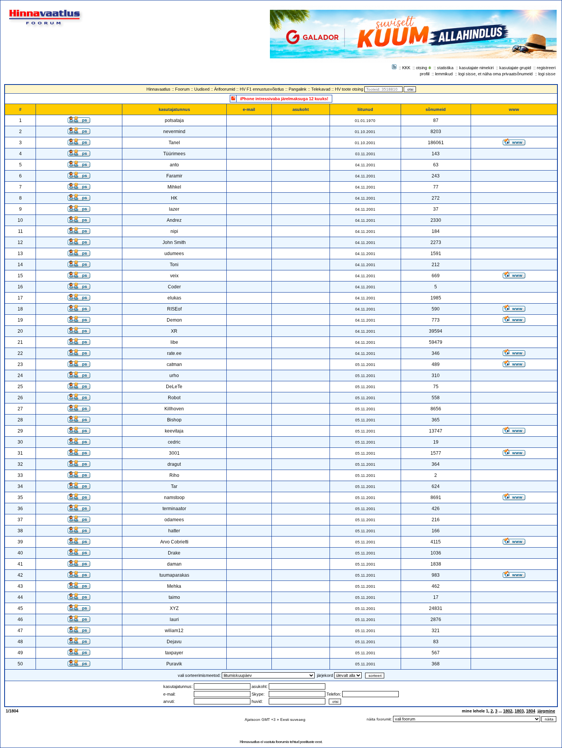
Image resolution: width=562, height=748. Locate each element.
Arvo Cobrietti (174, 542)
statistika (445, 67)
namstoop (174, 497)
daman (174, 564)
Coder (174, 286)
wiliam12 (174, 630)
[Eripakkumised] (233, 98)
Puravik (174, 664)
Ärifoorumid (224, 89)
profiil (424, 74)
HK (174, 198)
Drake (174, 553)
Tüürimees (174, 153)
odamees (174, 519)
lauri (174, 619)
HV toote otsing (349, 89)
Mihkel (174, 187)
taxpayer (174, 652)
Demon (174, 320)
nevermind (174, 131)
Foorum (182, 89)
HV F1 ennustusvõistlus (262, 89)
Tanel (174, 142)
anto (174, 164)
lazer (174, 209)
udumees (174, 253)
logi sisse (547, 74)
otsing (421, 67)
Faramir (174, 176)
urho (174, 375)
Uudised (202, 89)
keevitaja (174, 431)
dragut (174, 464)
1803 (519, 711)
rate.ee (174, 353)
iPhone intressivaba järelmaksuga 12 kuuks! (284, 98)
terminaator (174, 508)
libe (174, 342)
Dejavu (174, 641)
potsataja (174, 120)
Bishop (174, 420)
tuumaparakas (174, 575)
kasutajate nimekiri (476, 67)
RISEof (174, 309)
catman (174, 364)
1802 (507, 711)
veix (174, 275)
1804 (530, 711)
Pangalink (298, 89)
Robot (174, 397)
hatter (174, 530)
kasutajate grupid (515, 67)
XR (174, 331)
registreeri (546, 67)
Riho (174, 475)
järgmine (546, 711)
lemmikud (444, 74)
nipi (174, 231)
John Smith (174, 242)
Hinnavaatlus (158, 89)
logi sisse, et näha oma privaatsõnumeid (495, 74)
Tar (174, 486)
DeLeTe (174, 386)
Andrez (174, 220)
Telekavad (320, 89)
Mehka (174, 586)
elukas (174, 298)
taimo (174, 597)
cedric (174, 442)
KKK (406, 67)
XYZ (174, 608)
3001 (174, 453)
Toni (174, 264)
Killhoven (174, 408)
